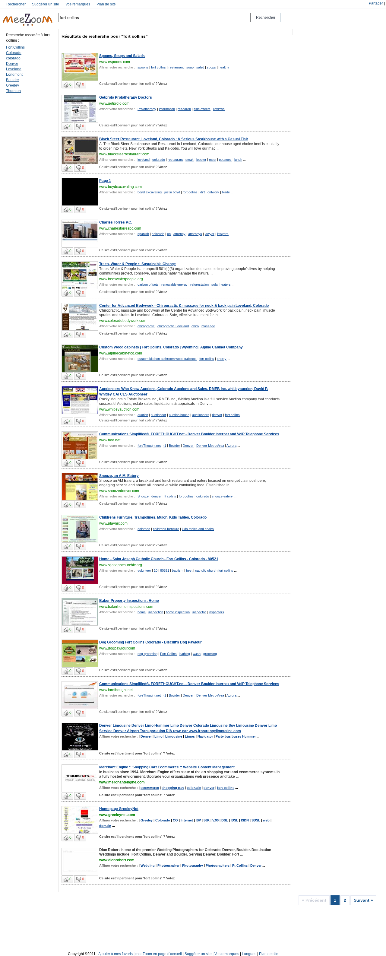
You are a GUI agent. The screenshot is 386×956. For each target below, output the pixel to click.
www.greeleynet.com (117, 815)
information (167, 109)
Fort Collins (15, 47)
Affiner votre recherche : (117, 67)
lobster (201, 159)
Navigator (205, 736)
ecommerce (150, 787)
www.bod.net (109, 440)
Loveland (13, 69)
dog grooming (147, 654)
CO (175, 820)
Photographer (168, 865)
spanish (143, 234)
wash (197, 654)
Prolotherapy (147, 109)
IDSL (234, 820)
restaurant (176, 67)
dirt (202, 192)
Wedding (148, 865)
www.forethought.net (116, 690)
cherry (221, 358)
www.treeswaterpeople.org (121, 279)
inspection (155, 612)
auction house (179, 415)
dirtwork (213, 192)
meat (212, 159)
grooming (210, 654)
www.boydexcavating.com (120, 187)
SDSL (256, 820)
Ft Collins (240, 865)
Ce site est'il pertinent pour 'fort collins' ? (133, 83)
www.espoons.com (114, 62)
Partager (376, 3)
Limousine (173, 736)
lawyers (223, 234)
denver (217, 415)
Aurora (231, 445)
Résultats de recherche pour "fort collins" (105, 36)
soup (190, 67)
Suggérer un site (45, 4)
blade (226, 192)
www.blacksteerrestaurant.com (124, 154)
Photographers (217, 865)
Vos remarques (77, 4)
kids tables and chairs (198, 529)
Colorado (13, 53)
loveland (144, 159)
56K (207, 820)
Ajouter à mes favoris (115, 954)
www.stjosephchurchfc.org (120, 565)
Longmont (14, 74)
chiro (195, 326)
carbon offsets (148, 284)
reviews (219, 109)
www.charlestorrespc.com (120, 228)
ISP (198, 820)
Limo (158, 736)
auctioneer (158, 415)
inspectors (216, 612)
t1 (164, 445)
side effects (202, 109)
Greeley (12, 85)
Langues (249, 954)
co (169, 234)
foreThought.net (149, 445)
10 (155, 570)
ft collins (170, 496)
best (189, 570)
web (266, 820)
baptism (177, 570)
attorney (179, 234)
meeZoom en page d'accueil (158, 954)
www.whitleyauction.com (119, 409)
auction (143, 415)
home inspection (178, 612)
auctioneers (200, 415)
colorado (13, 58)
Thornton (13, 91)
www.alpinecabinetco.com (120, 353)
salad (200, 67)
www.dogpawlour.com (117, 648)
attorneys (195, 234)
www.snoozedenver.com (119, 491)
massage (208, 326)
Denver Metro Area (210, 445)
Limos (190, 736)
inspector (199, 612)
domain (105, 825)
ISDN (245, 820)
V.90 (215, 820)
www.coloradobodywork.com (122, 321)
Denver (12, 64)
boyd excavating (150, 192)
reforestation (199, 284)
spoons (143, 67)
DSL (224, 820)
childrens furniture (166, 529)
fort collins (158, 67)
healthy (224, 67)
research (184, 109)
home (142, 612)
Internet (187, 820)
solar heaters (221, 284)
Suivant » (363, 900)
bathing (184, 654)
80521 (164, 570)
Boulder (12, 80)
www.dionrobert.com (116, 860)
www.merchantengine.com (122, 782)
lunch (238, 159)
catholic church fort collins (214, 570)
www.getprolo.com (114, 103)
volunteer (144, 570)
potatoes (225, 159)
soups (211, 67)
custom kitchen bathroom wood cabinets (167, 358)
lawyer (209, 234)
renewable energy (174, 284)
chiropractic (146, 326)
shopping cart (173, 787)
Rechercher (16, 4)
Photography (192, 865)
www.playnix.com (113, 523)
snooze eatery (222, 496)
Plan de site (106, 4)
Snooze (143, 496)
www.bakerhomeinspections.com (126, 607)
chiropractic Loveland (173, 326)
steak (189, 159)
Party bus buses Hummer (236, 736)
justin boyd (172, 192)
